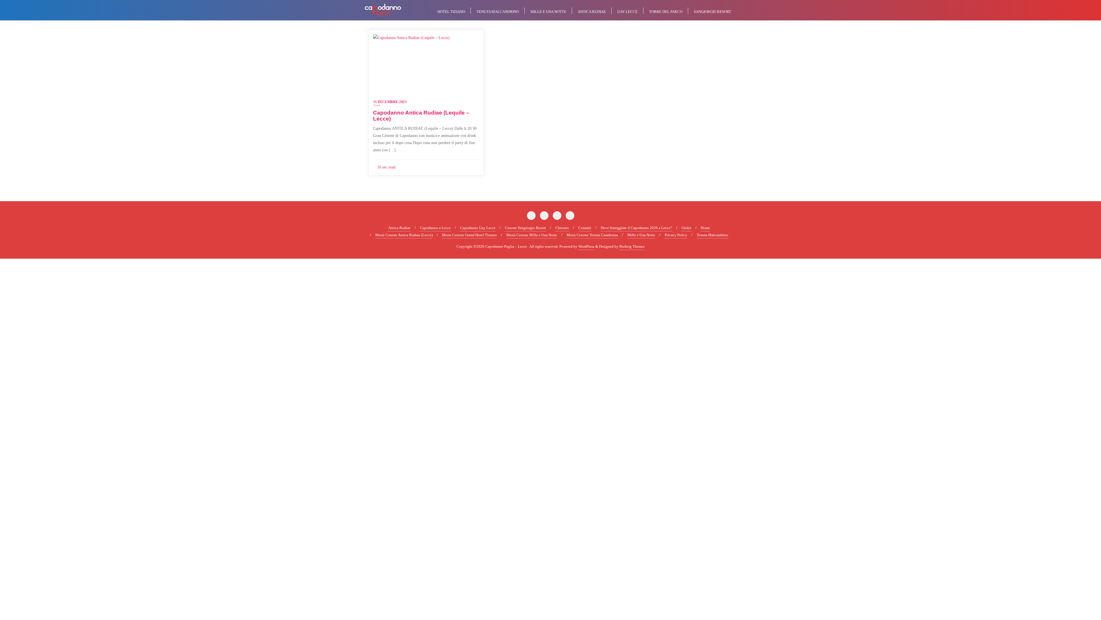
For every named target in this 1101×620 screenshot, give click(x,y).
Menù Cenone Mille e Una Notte (531, 235)
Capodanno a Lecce (435, 228)
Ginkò (686, 228)
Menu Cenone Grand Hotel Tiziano (469, 235)
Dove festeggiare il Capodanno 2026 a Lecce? (636, 228)
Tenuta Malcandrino (712, 235)
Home (705, 228)
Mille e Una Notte (641, 235)
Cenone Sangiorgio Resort (525, 228)
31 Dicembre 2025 (390, 102)
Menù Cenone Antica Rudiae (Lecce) (404, 235)
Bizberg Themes (632, 246)
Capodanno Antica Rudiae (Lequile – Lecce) (421, 116)
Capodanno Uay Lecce (477, 228)
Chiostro (562, 228)
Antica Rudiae (399, 228)
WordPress (586, 246)
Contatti (584, 228)
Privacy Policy (676, 235)
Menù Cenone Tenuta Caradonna (592, 235)
